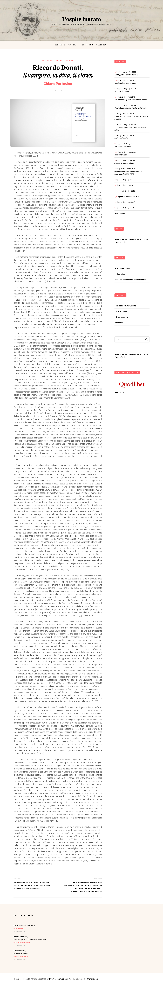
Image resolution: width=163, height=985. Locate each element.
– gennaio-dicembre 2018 (126, 196)
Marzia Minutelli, (29, 939)
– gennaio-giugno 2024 (130, 106)
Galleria (101, 45)
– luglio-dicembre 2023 (131, 116)
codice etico (119, 274)
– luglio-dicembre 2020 (128, 171)
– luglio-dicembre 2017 (124, 202)
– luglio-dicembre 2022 (125, 136)
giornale (60, 45)
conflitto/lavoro (121, 311)
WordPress (92, 979)
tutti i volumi (119, 393)
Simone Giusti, (20, 953)
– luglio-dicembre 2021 (125, 153)
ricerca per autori (122, 268)
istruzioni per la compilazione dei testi (130, 279)
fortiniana (118, 323)
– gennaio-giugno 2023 (130, 127)
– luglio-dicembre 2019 (124, 185)
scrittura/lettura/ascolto (58, 61)
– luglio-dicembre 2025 (125, 81)
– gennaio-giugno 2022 (125, 145)
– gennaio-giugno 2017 (124, 208)
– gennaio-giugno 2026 (126, 73)
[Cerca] (146, 339)
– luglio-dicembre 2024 (130, 98)
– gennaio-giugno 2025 (125, 89)
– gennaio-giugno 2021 (124, 161)
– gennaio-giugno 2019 (124, 191)
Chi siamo (87, 45)
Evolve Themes (56, 979)
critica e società (121, 317)
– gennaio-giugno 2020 (124, 180)
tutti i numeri (119, 213)
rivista (72, 45)
